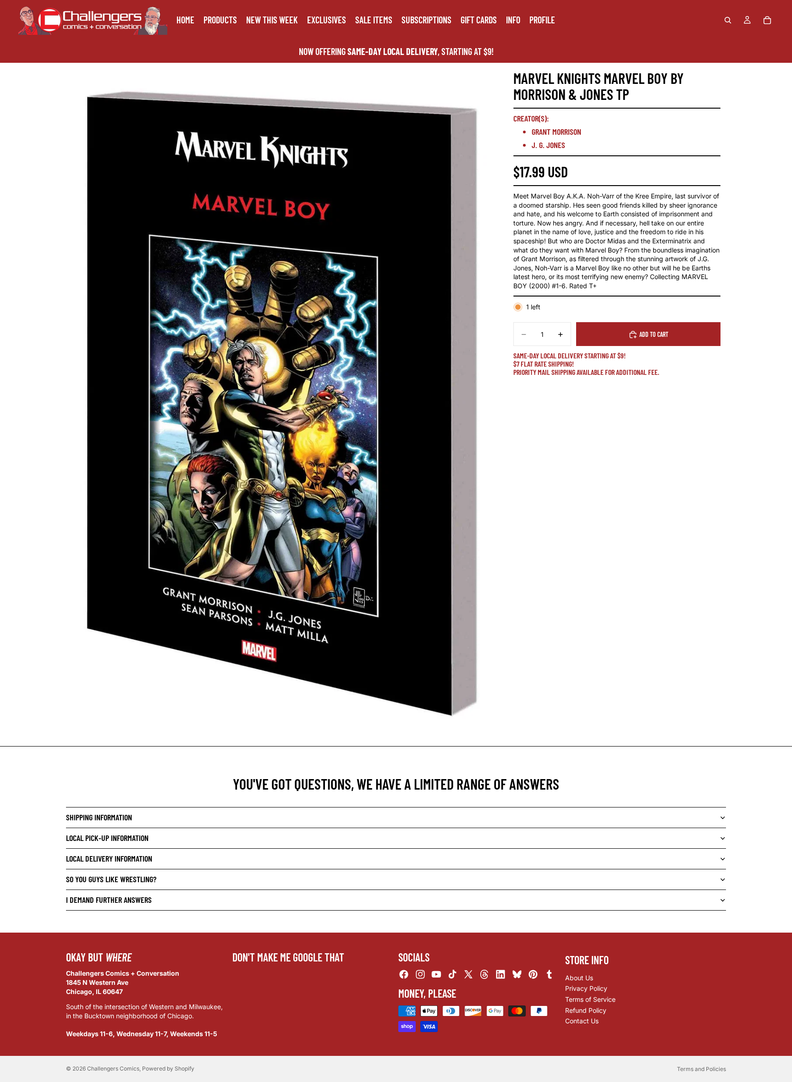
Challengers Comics (113, 1068)
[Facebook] (403, 974)
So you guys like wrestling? (111, 879)
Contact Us (582, 1021)
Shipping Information (99, 817)
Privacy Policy (586, 988)
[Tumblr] (549, 974)
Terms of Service (590, 999)
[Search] (728, 20)
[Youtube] (436, 974)
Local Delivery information (109, 858)
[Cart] (767, 20)
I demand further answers (109, 900)
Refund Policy (585, 1010)
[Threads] (484, 974)
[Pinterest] (533, 974)
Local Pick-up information (107, 838)
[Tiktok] (452, 974)
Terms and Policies (701, 1069)
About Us (579, 977)
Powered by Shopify (168, 1068)
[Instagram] (420, 974)
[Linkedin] (500, 974)
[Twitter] (468, 974)
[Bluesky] (517, 974)
